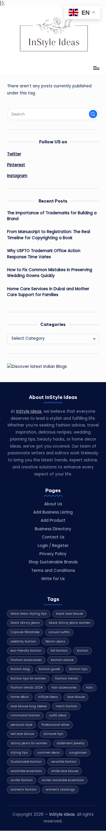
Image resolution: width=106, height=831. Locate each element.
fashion (82, 650)
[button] (93, 114)
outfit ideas (58, 715)
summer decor (48, 752)
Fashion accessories (26, 660)
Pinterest (16, 165)
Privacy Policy (53, 554)
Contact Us (53, 537)
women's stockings (60, 789)
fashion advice (62, 660)
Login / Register (53, 545)
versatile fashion (64, 761)
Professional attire (55, 725)
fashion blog (20, 669)
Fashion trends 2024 (26, 687)
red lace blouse (22, 734)
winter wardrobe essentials (63, 780)
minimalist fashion (25, 715)
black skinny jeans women (69, 623)
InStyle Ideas (29, 411)
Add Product (53, 520)
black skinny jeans (25, 623)
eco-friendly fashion (26, 650)
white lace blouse (64, 771)
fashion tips (78, 669)
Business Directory (53, 529)
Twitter (14, 154)
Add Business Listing (53, 512)
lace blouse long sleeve (29, 706)
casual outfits (59, 632)
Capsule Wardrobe (25, 632)
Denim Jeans (55, 641)
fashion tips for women (28, 678)
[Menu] (96, 68)
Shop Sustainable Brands (53, 562)
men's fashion (66, 706)
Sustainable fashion (26, 761)
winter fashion (22, 780)
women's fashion (24, 789)
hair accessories (64, 687)
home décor (20, 697)
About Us (53, 504)
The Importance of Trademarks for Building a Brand (52, 216)
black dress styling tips (29, 613)
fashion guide (49, 669)
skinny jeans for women (29, 743)
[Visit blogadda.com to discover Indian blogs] (37, 366)
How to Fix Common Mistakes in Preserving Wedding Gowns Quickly (49, 272)
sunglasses (78, 752)
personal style (21, 725)
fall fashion (59, 650)
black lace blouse (69, 613)
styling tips (19, 752)
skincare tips (53, 734)
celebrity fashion (23, 641)
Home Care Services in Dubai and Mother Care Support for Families (48, 292)
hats (89, 687)
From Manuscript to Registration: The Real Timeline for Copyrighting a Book (48, 234)
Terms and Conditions (53, 570)
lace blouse (76, 697)
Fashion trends (66, 678)
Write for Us (53, 579)
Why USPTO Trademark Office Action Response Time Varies (43, 253)
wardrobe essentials (26, 771)
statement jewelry (71, 743)
